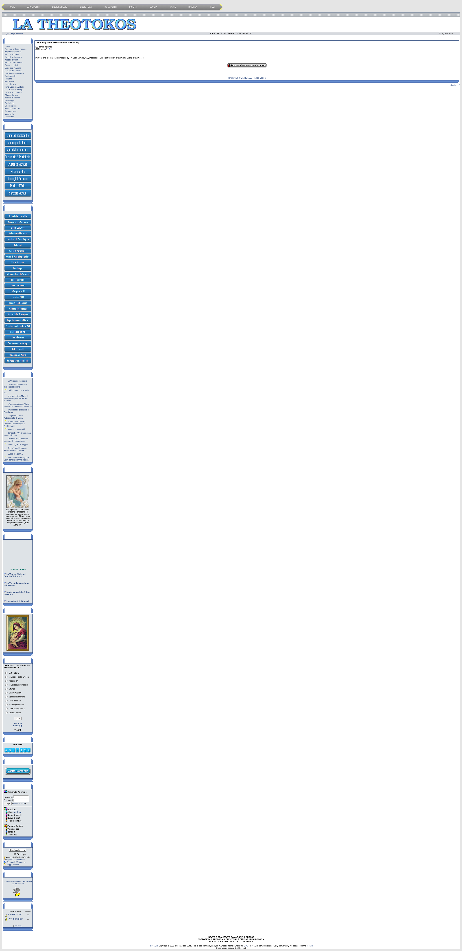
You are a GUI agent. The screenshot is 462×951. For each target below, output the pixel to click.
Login (6, 33)
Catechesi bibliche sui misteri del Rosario (15, 385)
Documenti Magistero (14, 73)
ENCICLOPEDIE (59, 7)
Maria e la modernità (16, 429)
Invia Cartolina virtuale (14, 87)
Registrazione (17, 33)
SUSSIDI (153, 7)
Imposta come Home (15, 860)
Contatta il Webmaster (16, 862)
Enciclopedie (10, 76)
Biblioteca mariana (13, 68)
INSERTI (133, 7)
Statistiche (9, 103)
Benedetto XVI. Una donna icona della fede (17, 434)
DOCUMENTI (110, 7)
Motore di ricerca (12, 98)
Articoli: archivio (12, 54)
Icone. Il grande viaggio (18, 444)
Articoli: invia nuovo (13, 57)
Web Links (9, 114)
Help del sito (10, 84)
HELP (212, 7)
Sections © (455, 85)
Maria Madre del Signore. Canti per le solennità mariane (17, 458)
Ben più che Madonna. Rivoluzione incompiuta (15, 449)
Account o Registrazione (16, 49)
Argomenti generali (13, 52)
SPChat (17, 925)
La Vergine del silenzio (17, 381)
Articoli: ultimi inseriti (13, 62)
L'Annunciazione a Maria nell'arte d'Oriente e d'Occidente (18, 405)
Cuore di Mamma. (15, 454)
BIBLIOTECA (86, 7)
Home (7, 46)
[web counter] (17, 752)
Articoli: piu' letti (11, 60)
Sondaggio (9, 100)
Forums (8, 79)
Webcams (9, 117)
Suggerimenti (10, 106)
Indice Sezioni (260, 78)
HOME (12, 7)
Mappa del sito (11, 95)
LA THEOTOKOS (15, 919)
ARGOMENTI (33, 7)
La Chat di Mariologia (14, 89)
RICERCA (192, 7)
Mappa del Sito (12, 865)
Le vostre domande (13, 92)
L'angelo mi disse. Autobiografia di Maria (13, 416)
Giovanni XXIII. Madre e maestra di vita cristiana (16, 440)
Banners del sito (12, 65)
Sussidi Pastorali (12, 108)
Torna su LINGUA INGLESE (240, 78)
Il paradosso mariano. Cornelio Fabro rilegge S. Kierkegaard (15, 423)
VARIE (173, 7)
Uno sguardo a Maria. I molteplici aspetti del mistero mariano (16, 398)
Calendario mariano (13, 71)
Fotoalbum (9, 81)
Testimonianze (11, 111)
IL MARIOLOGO (15, 914)
